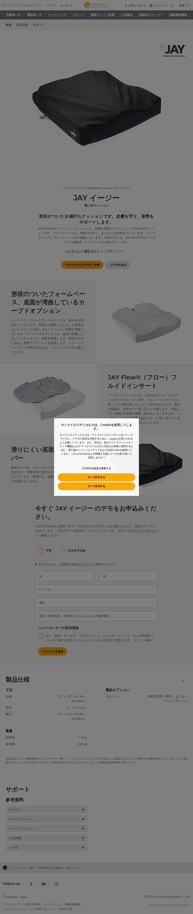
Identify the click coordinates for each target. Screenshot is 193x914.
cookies (113, 438)
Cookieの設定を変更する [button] (96, 468)
